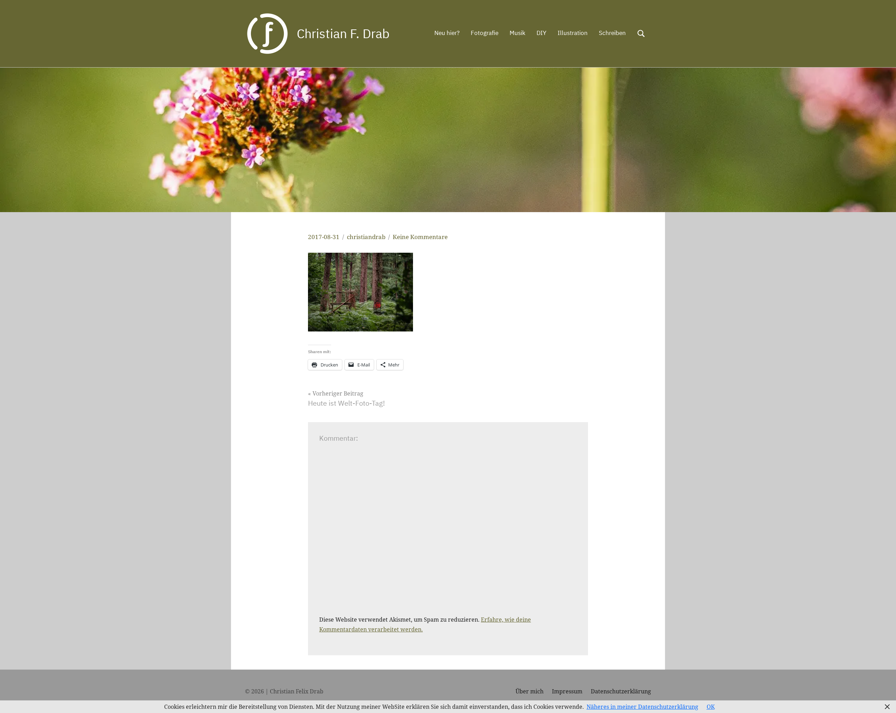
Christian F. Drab (343, 33)
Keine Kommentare (420, 237)
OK (711, 707)
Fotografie (484, 33)
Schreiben (612, 33)
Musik (517, 33)
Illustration (573, 33)
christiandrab (366, 237)
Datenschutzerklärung (621, 691)
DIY (541, 33)
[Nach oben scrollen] (881, 698)
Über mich (530, 691)
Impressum (567, 691)
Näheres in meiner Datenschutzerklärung (642, 707)
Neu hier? (447, 33)
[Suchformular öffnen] (641, 33)
